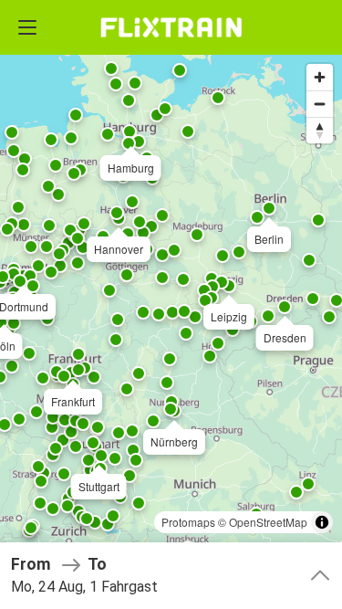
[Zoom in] (319, 77)
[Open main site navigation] (27, 27)
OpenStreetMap (268, 522)
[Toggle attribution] (322, 522)
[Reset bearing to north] (319, 130)
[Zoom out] (319, 103)
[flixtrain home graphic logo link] (171, 27)
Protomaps (188, 522)
